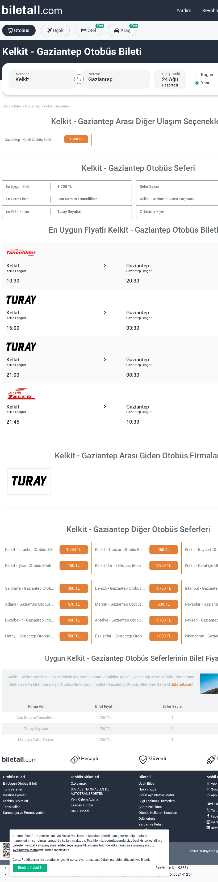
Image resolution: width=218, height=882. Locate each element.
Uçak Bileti (146, 783)
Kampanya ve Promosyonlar (24, 813)
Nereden (23, 74)
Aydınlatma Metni (25, 850)
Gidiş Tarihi (171, 74)
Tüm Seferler (12, 789)
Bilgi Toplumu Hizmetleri (157, 801)
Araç (127, 29)
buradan (50, 860)
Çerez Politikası (150, 807)
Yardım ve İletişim (152, 824)
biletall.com (182, 684)
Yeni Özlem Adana (84, 799)
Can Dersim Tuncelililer (77, 199)
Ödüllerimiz (147, 818)
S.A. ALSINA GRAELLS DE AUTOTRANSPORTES (90, 791)
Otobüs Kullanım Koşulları (158, 813)
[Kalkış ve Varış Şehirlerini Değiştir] (79, 79)
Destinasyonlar (14, 795)
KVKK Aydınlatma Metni (156, 795)
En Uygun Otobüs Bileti (20, 783)
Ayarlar (160, 867)
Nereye (94, 74)
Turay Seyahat (69, 211)
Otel (94, 29)
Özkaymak (79, 783)
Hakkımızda (147, 789)
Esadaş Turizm (82, 805)
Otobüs (21, 30)
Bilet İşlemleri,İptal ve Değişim (151, 832)
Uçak (58, 30)
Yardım (184, 10)
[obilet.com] (32, 14)
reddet (61, 845)
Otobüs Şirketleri (15, 801)
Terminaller (11, 807)
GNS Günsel (80, 811)
